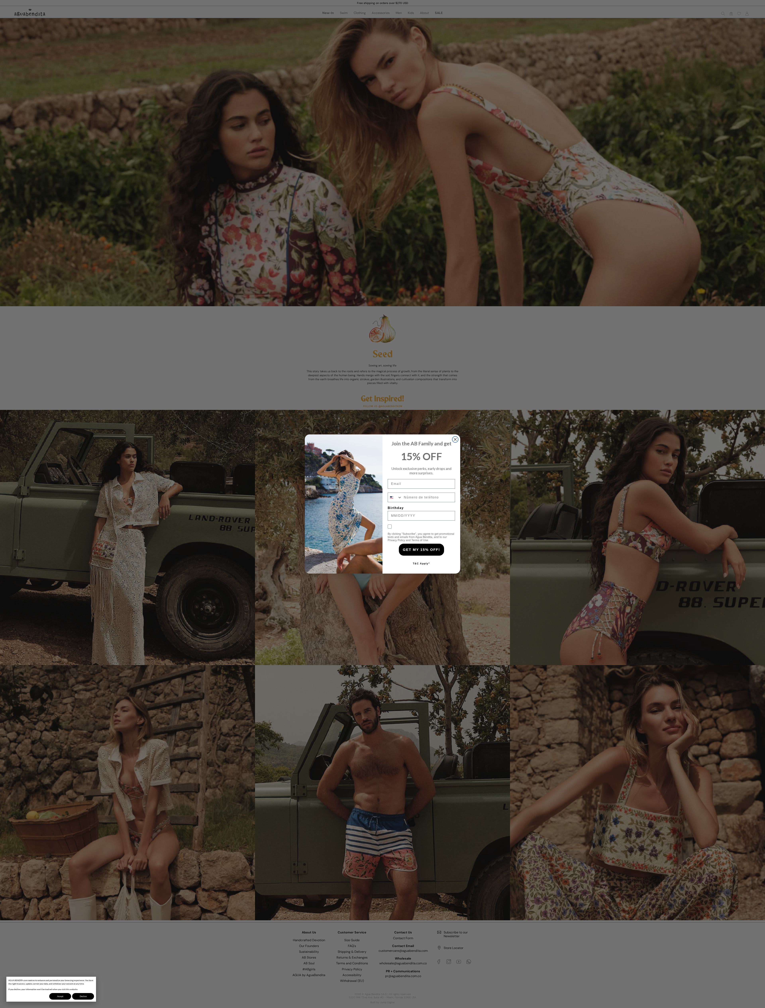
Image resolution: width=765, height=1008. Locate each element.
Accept (60, 996)
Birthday (396, 508)
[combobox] (395, 497)
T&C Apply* (421, 563)
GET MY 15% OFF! (421, 550)
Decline (83, 996)
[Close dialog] (455, 439)
